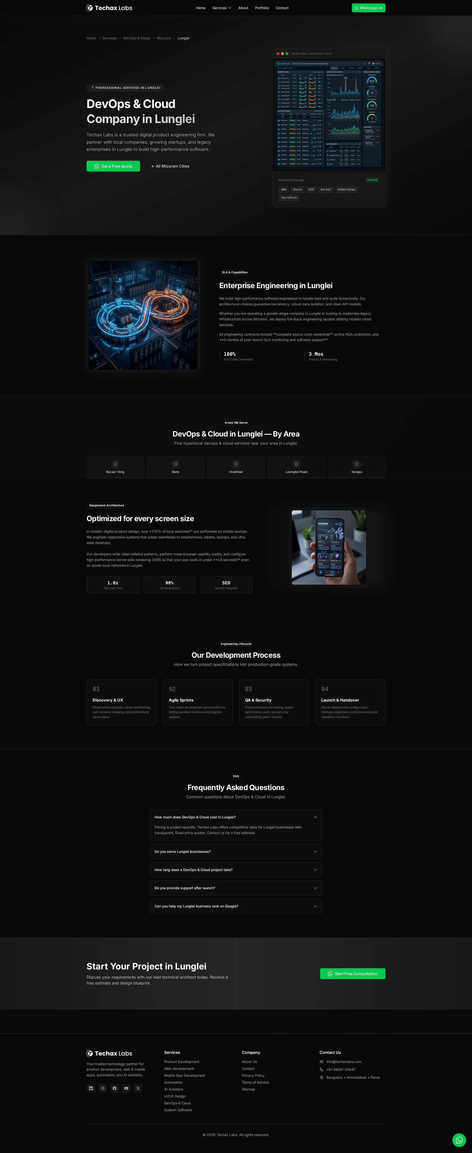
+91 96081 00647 (340, 1069)
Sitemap (248, 1089)
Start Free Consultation (356, 973)
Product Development (181, 1062)
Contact (282, 8)
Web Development (179, 1068)
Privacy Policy (253, 1075)
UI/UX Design (175, 1096)
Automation (173, 1082)
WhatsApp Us (371, 8)
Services (219, 8)
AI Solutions (173, 1089)
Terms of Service (255, 1082)
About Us (249, 1062)
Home (201, 8)
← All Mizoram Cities (170, 166)
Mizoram (164, 38)
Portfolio (262, 8)
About (243, 8)
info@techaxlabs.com (343, 1062)
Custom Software (178, 1110)
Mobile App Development (184, 1075)
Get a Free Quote (116, 166)
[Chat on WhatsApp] (459, 1140)
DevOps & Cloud (136, 38)
